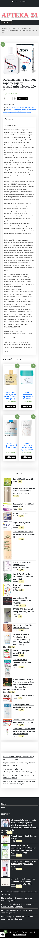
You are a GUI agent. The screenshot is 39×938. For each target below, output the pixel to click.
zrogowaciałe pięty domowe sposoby (19, 112)
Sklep (3, 804)
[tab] (9, 119)
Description (9, 119)
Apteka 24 (19, 14)
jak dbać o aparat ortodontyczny (16, 110)
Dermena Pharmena (16, 107)
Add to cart (23, 98)
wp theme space (19, 935)
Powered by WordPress (12, 932)
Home (4, 28)
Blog (3, 807)
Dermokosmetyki (14, 28)
